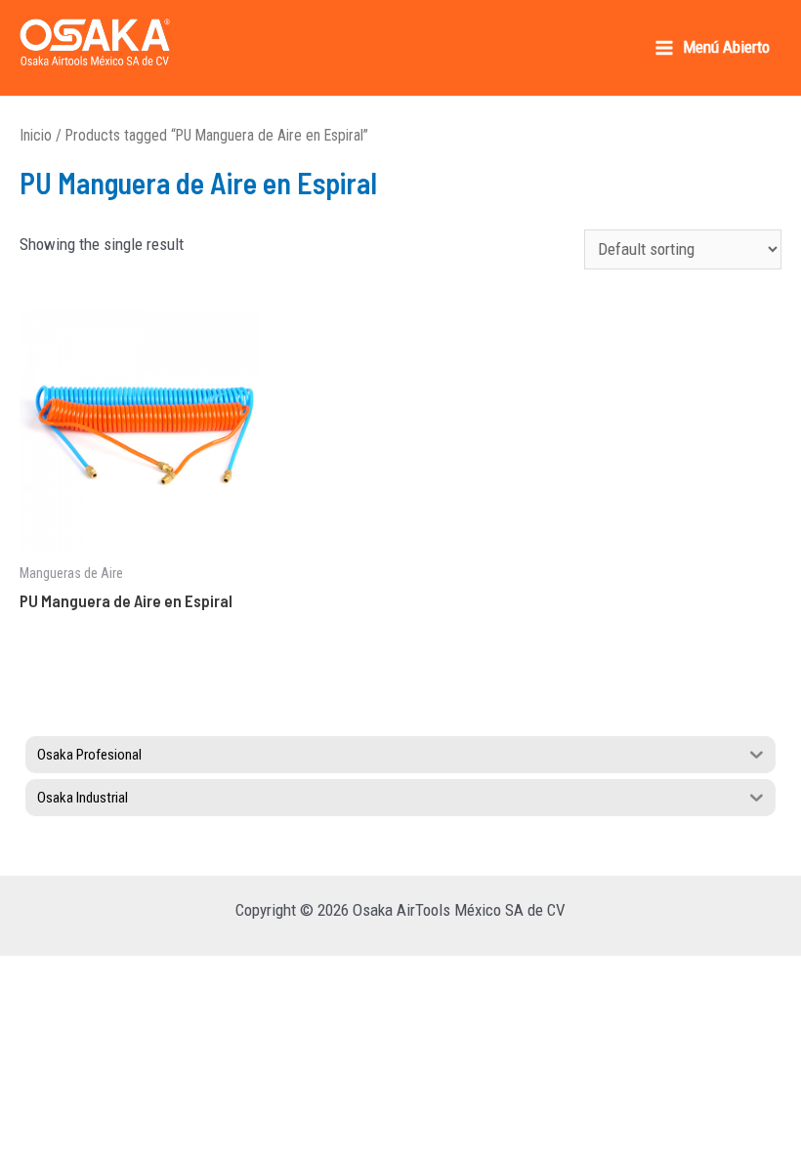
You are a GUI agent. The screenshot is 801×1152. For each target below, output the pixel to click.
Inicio (36, 135)
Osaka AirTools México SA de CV (85, 73)
